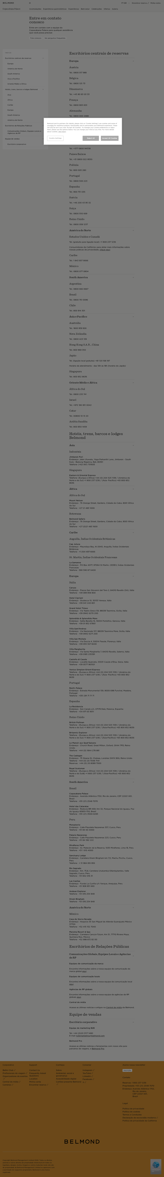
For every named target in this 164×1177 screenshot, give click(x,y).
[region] (83, 131)
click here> (62, 132)
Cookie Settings (55, 138)
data (52, 125)
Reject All (91, 138)
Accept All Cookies (109, 138)
